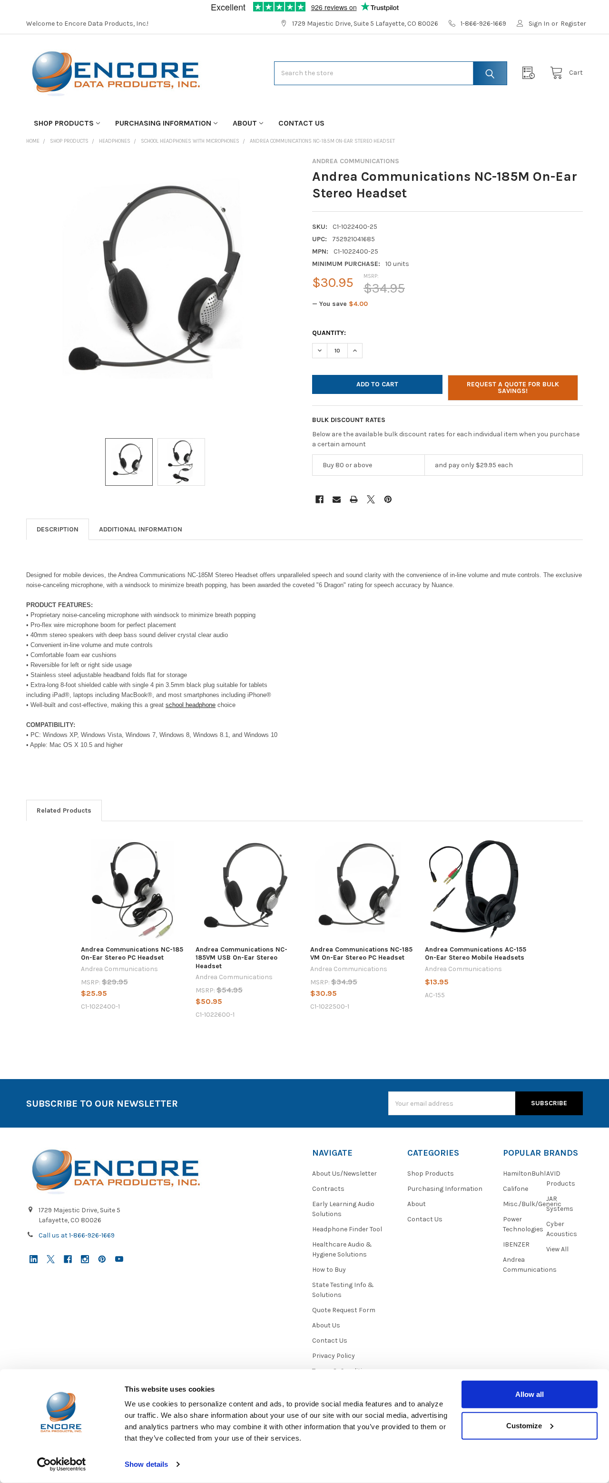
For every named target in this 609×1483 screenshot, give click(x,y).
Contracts (328, 1189)
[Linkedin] (33, 1259)
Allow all (529, 1394)
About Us (326, 1325)
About (245, 123)
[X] (370, 499)
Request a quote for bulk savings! (513, 387)
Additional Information (140, 529)
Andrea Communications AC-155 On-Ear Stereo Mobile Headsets (475, 953)
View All (557, 1249)
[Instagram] (85, 1259)
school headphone (191, 704)
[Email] (336, 499)
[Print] (353, 499)
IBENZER (516, 1244)
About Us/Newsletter (344, 1173)
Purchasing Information (163, 123)
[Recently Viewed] (531, 73)
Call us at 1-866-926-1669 (77, 1235)
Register (573, 24)
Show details (146, 1464)
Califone (515, 1189)
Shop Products (64, 123)
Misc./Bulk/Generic (532, 1204)
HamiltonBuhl (524, 1173)
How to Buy (329, 1270)
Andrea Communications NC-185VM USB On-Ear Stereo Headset (241, 957)
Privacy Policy (333, 1356)
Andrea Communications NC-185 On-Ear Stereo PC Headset (132, 953)
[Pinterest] (388, 499)
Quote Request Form (343, 1310)
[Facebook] (319, 499)
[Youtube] (119, 1259)
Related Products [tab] (64, 810)
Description (58, 529)
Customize (524, 1425)
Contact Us (301, 123)
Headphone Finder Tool (347, 1229)
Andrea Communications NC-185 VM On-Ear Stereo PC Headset (361, 953)
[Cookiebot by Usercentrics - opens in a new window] (61, 1464)
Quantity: (329, 333)
